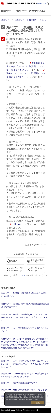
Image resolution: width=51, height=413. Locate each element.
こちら (27, 399)
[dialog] (25, 399)
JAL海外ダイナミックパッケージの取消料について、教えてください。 (25, 66)
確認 (38, 403)
